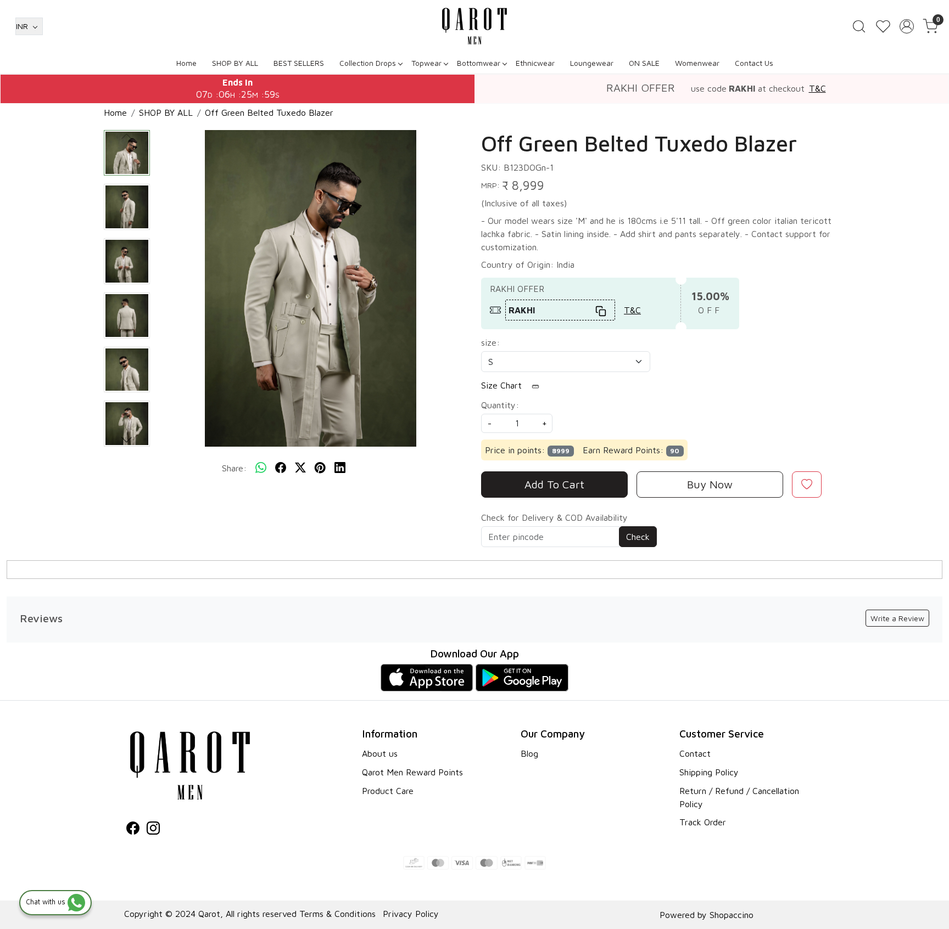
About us (380, 753)
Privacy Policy (411, 914)
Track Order (702, 822)
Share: (234, 468)
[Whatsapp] (261, 468)
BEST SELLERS (298, 62)
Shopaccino (731, 915)
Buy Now (710, 484)
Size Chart (502, 385)
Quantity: (500, 405)
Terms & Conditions (337, 914)
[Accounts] (906, 26)
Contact (695, 753)
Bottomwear (478, 62)
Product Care (388, 791)
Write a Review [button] (897, 618)
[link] (859, 26)
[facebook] (281, 468)
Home (186, 62)
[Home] (474, 26)
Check (638, 537)
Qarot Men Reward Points (412, 772)
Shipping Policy (709, 772)
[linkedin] (340, 468)
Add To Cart (554, 484)
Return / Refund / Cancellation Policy (739, 797)
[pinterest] (320, 468)
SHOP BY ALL (235, 62)
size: (490, 342)
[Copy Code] (601, 310)
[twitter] (300, 468)
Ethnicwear (535, 62)
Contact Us (754, 62)
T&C (817, 88)
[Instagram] (153, 830)
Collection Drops (367, 62)
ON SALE (644, 62)
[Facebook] (133, 830)
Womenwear (697, 62)
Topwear (426, 62)
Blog (529, 753)
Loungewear (591, 62)
